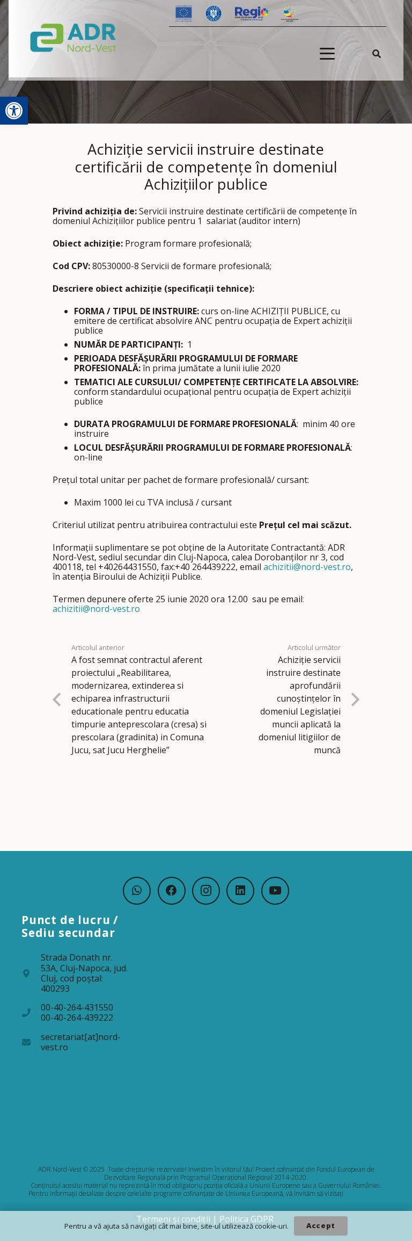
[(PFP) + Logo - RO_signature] (73, 37)
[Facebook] (172, 891)
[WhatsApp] (137, 891)
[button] (14, 111)
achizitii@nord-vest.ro (307, 567)
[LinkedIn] (240, 891)
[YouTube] (275, 891)
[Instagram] (206, 891)
